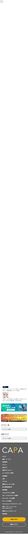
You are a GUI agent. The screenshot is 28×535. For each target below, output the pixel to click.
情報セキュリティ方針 (8, 484)
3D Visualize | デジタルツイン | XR (11, 503)
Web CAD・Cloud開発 (8, 498)
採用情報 (4, 489)
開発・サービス (6, 459)
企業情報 (4, 476)
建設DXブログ (14, 524)
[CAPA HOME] (14, 450)
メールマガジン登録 (7, 473)
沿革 (3, 478)
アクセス (4, 481)
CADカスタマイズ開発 (8, 492)
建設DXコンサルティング (9, 511)
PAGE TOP (25, 517)
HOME (4, 456)
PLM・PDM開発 (6, 501)
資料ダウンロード (7, 470)
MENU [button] (1, 1)
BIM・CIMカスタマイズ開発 (10, 495)
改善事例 (4, 462)
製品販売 (4, 513)
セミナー (4, 464)
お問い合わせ (14, 519)
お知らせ (4, 467)
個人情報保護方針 (7, 487)
